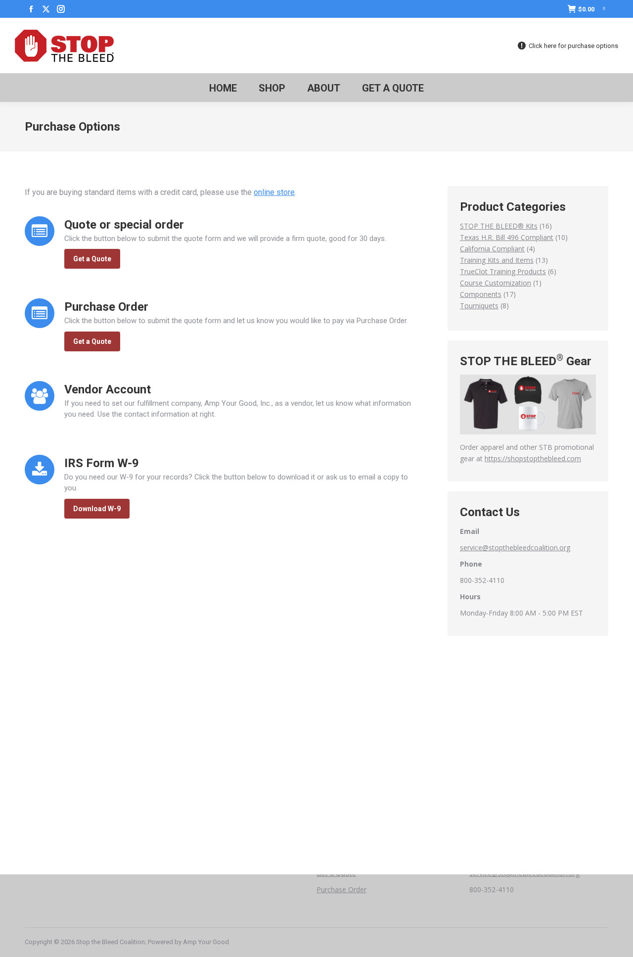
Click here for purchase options (573, 45)
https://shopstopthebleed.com (533, 458)
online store (274, 192)
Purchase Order (341, 889)
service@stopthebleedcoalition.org (515, 547)
